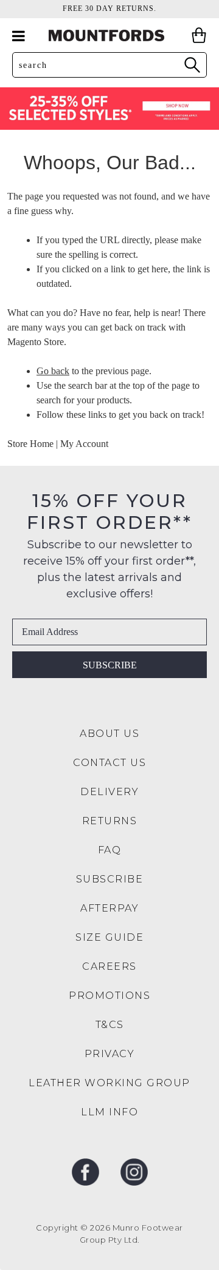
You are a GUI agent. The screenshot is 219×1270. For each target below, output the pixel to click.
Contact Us (109, 762)
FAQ (110, 850)
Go (191, 64)
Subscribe (110, 665)
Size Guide (109, 937)
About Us (109, 733)
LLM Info (109, 1112)
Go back (52, 371)
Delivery (109, 792)
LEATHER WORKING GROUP (109, 1083)
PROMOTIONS (109, 995)
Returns (109, 821)
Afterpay (109, 908)
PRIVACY (110, 1054)
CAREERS (109, 966)
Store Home (30, 443)
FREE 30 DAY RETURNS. (109, 8)
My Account (84, 443)
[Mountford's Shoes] (109, 35)
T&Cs (110, 1024)
